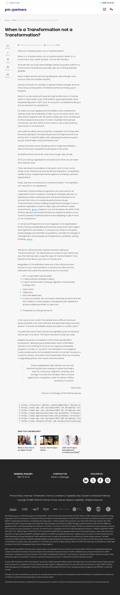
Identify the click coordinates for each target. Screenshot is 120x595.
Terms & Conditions (55, 495)
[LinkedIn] (86, 480)
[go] (7, 3)
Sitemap (28, 495)
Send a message (60, 477)
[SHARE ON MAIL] (8, 75)
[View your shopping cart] (112, 10)
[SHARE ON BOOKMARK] (8, 61)
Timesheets (39, 495)
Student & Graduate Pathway (96, 495)
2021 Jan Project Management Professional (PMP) (71, 450)
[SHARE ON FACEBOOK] (8, 54)
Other (58, 45)
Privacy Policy (16, 495)
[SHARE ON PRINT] (8, 68)
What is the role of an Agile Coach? (26, 449)
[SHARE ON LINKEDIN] (8, 46)
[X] (93, 480)
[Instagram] (108, 480)
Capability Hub (73, 495)
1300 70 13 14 (108, 3)
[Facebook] (100, 480)
